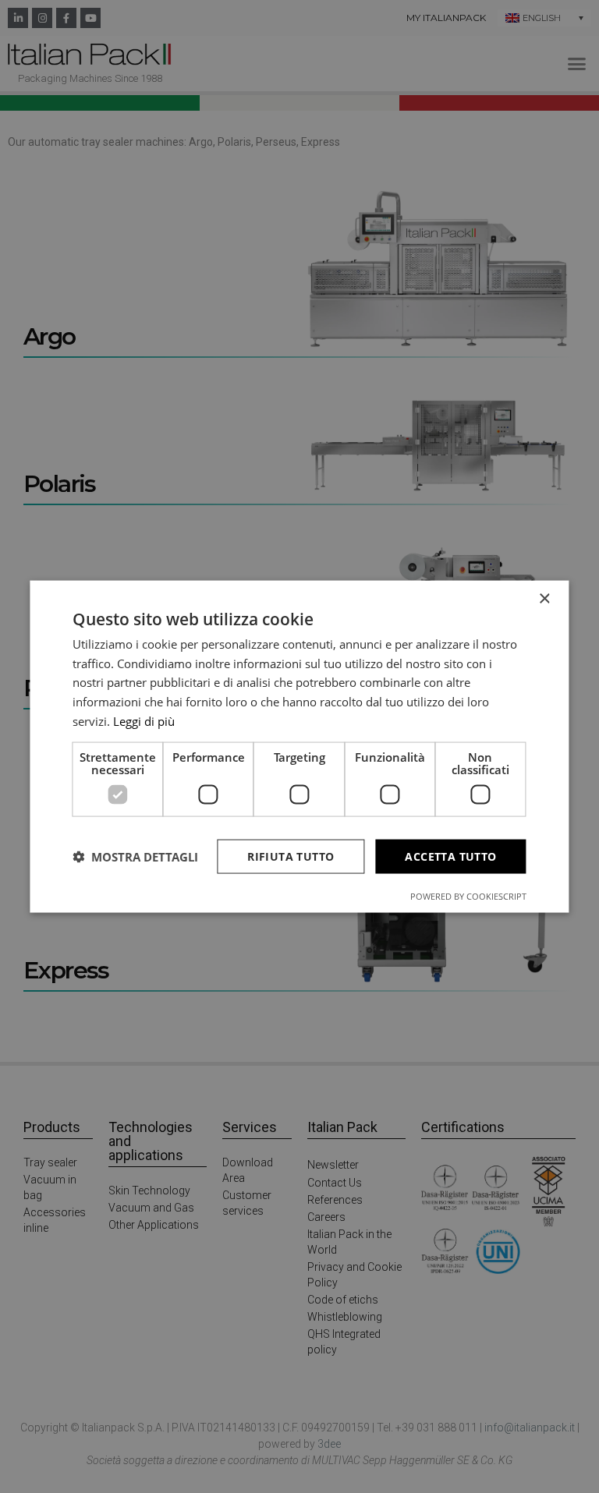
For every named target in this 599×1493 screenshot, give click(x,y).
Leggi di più (144, 720)
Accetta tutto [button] (450, 855)
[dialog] (299, 746)
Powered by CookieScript (468, 896)
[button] (135, 857)
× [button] (544, 598)
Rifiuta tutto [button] (290, 855)
